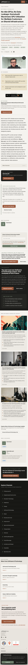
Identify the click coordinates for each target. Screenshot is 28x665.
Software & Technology (7, 9)
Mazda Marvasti (10, 451)
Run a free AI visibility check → (10, 261)
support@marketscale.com (7, 243)
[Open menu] (26, 1)
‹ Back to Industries (4, 6)
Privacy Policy (4, 659)
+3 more (3, 49)
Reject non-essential (20, 662)
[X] (3, 637)
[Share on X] (11, 52)
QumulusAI (13, 42)
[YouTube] (5, 637)
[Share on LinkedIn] (14, 52)
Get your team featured (9, 206)
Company (4, 446)
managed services (12, 156)
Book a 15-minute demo (8, 621)
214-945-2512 (20, 242)
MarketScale (18, 37)
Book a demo (23, 261)
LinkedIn (4, 460)
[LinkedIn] (1, 637)
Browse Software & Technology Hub (10, 432)
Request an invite (6, 112)
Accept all (8, 662)
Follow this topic (14, 246)
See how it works (8, 210)
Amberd (15, 141)
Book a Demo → (3, 635)
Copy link (7, 51)
